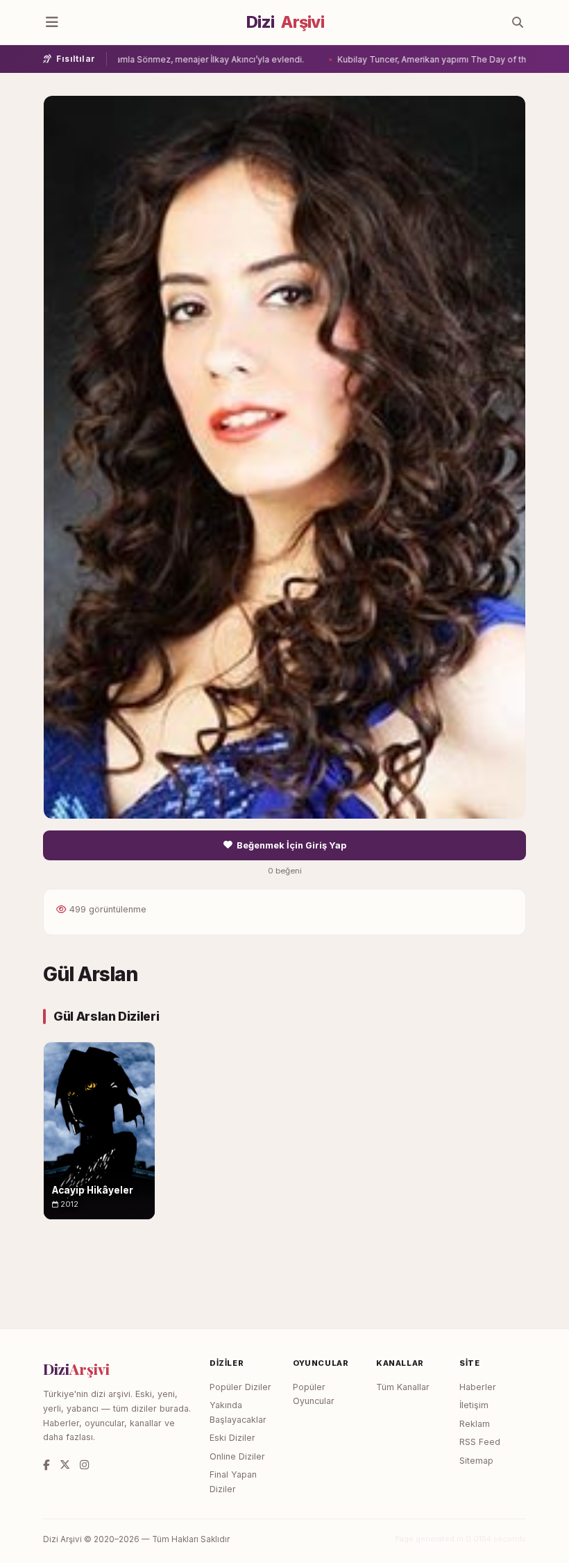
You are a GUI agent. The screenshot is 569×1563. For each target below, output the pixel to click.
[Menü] (52, 22)
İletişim (474, 1405)
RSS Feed (479, 1442)
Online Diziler (237, 1456)
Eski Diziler (232, 1437)
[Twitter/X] (65, 1464)
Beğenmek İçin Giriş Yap (291, 845)
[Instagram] (84, 1464)
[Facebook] (46, 1464)
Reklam (474, 1424)
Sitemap (476, 1460)
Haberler (477, 1387)
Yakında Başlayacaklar (238, 1412)
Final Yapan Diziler (233, 1481)
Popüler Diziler (240, 1387)
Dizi (285, 22)
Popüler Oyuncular (313, 1394)
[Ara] (517, 22)
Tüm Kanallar (403, 1387)
